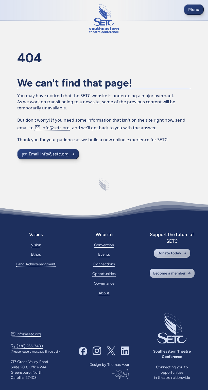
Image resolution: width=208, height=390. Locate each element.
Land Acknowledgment (36, 264)
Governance (104, 283)
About (104, 293)
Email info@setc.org (48, 153)
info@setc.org (56, 128)
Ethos (36, 254)
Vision (36, 245)
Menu (193, 9)
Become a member (169, 273)
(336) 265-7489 (30, 346)
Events (104, 254)
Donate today (169, 253)
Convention (104, 245)
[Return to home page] (104, 18)
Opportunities (104, 273)
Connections (104, 264)
